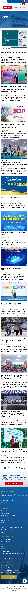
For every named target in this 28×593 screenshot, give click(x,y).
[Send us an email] (17, 587)
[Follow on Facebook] (4, 587)
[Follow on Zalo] (7, 587)
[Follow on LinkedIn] (20, 587)
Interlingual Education (19, 7)
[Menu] (26, 4)
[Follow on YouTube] (23, 587)
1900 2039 (5, 498)
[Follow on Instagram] (10, 587)
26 (20, 468)
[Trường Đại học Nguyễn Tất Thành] (3, 2)
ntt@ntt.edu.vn (6, 503)
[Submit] (23, 4)
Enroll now (7, 7)
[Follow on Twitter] (14, 587)
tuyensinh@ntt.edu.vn (8, 500)
